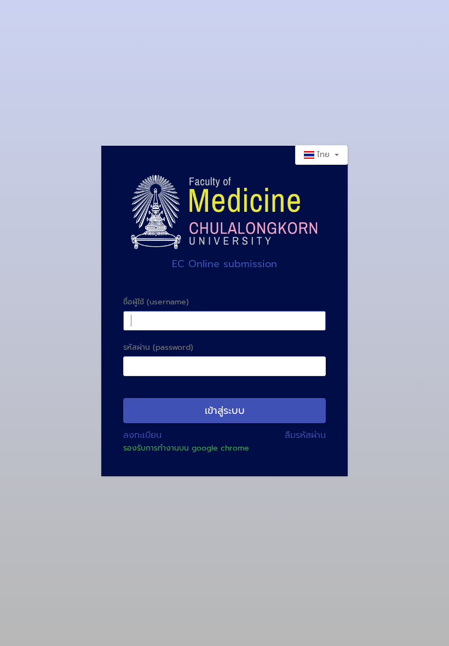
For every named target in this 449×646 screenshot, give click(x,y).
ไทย (323, 154)
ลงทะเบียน (142, 435)
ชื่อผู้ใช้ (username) (156, 302)
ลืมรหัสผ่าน (305, 435)
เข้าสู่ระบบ (225, 410)
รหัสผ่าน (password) (158, 347)
